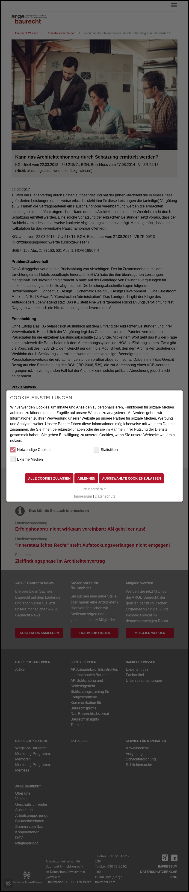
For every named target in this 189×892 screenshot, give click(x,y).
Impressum (83, 496)
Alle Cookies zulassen (49, 478)
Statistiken (109, 449)
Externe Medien (30, 459)
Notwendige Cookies (34, 449)
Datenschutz (105, 496)
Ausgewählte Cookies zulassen (131, 478)
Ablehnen (86, 478)
